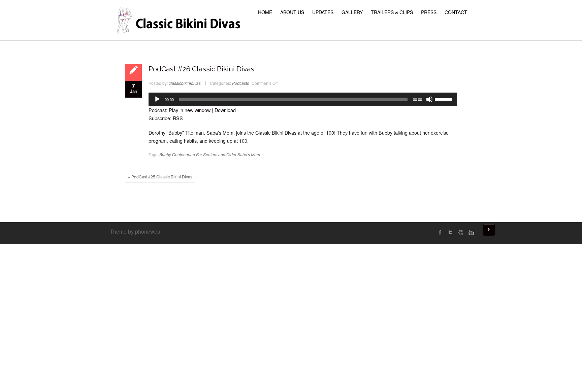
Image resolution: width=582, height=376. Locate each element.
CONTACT (456, 12)
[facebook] (440, 232)
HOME (265, 12)
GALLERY (352, 12)
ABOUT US (292, 12)
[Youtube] (460, 232)
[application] (303, 99)
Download (225, 109)
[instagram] (470, 232)
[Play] (157, 99)
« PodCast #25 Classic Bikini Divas (160, 176)
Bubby (165, 154)
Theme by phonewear (136, 231)
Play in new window (190, 109)
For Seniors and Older (216, 154)
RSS (178, 118)
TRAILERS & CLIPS (392, 12)
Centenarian (183, 154)
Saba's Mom (248, 154)
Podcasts (240, 83)
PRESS (429, 12)
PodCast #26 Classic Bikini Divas (201, 69)
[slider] (444, 99)
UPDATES (322, 12)
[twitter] (450, 232)
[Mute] (429, 99)
